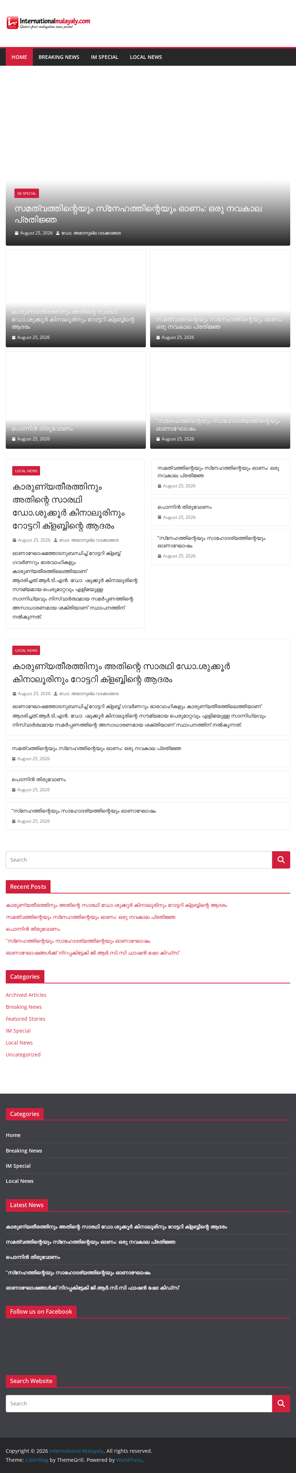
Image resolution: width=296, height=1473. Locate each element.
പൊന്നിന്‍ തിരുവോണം (42, 428)
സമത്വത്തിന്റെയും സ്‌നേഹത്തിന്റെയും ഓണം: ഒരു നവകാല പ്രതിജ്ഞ (138, 213)
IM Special (104, 56)
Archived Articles (26, 994)
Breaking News (59, 56)
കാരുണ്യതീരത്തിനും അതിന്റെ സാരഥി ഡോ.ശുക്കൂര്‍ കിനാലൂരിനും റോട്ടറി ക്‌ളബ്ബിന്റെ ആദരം (73, 319)
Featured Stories (25, 1018)
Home (19, 56)
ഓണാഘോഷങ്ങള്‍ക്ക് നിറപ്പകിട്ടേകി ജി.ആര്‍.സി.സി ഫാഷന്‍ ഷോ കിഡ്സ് (92, 952)
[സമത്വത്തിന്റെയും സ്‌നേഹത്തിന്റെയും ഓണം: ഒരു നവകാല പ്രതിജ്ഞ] (148, 92)
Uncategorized (23, 1054)
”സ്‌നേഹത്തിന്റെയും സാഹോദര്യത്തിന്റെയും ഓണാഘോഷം (218, 424)
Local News (146, 56)
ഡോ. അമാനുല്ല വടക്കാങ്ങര (91, 233)
